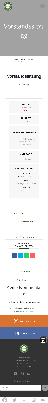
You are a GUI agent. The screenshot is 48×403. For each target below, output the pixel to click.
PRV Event (26, 271)
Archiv (23, 59)
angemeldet (22, 308)
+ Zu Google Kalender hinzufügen (24, 214)
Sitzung (30, 59)
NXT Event (22, 280)
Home (16, 59)
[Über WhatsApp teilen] (26, 255)
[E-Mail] (32, 255)
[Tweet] (20, 255)
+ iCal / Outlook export (25, 222)
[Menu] (42, 6)
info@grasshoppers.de (26, 183)
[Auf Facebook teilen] (14, 255)
